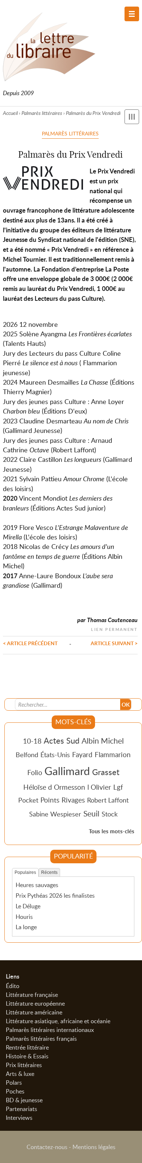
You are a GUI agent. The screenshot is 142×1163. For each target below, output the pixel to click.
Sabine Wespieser (55, 813)
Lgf (118, 787)
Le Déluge (28, 906)
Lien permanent (114, 628)
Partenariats (21, 1109)
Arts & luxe (20, 1074)
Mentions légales (93, 1147)
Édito (12, 986)
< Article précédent (30, 643)
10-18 (32, 741)
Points (49, 800)
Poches (15, 1091)
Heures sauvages (37, 885)
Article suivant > (114, 643)
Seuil (91, 813)
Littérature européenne (35, 1003)
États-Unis (55, 754)
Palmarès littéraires (41, 112)
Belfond (27, 754)
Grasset (105, 771)
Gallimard (67, 770)
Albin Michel (103, 741)
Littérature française (32, 995)
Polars (14, 1082)
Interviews (19, 1118)
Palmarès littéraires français (41, 1039)
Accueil (10, 112)
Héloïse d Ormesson (54, 787)
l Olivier (99, 787)
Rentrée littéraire (27, 1047)
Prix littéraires (24, 1065)
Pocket (28, 800)
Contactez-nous (47, 1147)
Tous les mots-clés (111, 831)
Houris (24, 917)
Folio (34, 772)
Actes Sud (61, 740)
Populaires (25, 872)
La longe (26, 927)
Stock (110, 813)
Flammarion (113, 754)
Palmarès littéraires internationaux (50, 1030)
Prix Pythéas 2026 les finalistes (55, 895)
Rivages (73, 800)
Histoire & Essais (27, 1056)
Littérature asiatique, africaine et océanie (58, 1021)
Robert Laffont (108, 800)
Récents (49, 872)
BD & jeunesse (24, 1100)
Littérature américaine (34, 1012)
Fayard (82, 754)
